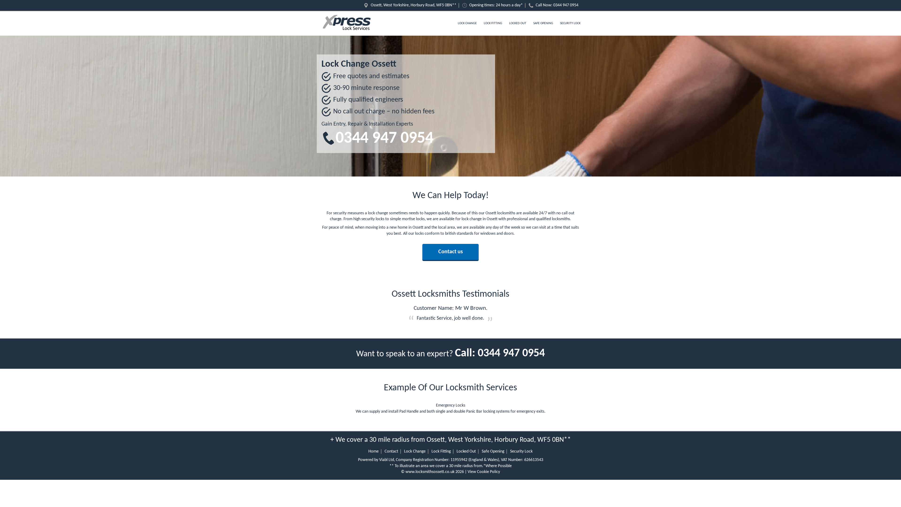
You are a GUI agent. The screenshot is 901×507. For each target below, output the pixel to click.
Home (373, 451)
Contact (391, 451)
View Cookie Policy (484, 472)
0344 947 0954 (565, 5)
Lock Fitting (493, 23)
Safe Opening (543, 23)
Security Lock (570, 23)
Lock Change (467, 23)
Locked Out (517, 23)
